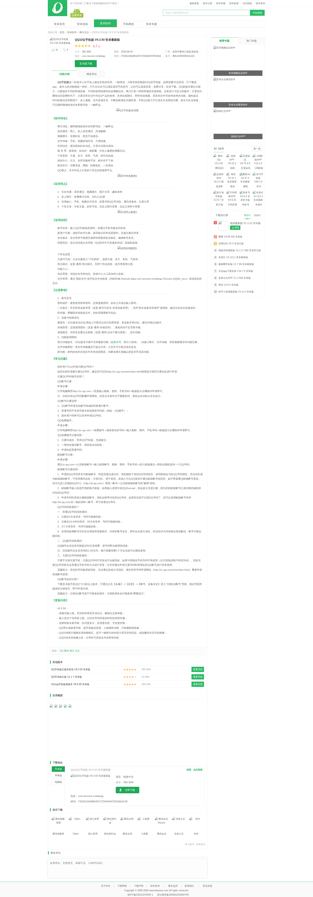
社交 (77, 650)
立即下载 (130, 790)
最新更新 (194, 3)
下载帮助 (122, 886)
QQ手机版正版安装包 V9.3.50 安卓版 (70, 669)
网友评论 (92, 74)
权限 (189, 769)
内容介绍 (64, 74)
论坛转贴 (247, 3)
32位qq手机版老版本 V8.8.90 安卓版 (70, 684)
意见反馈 (207, 886)
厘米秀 (117, 342)
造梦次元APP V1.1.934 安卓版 (234, 278)
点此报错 (198, 769)
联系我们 (189, 886)
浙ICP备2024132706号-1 (140, 894)
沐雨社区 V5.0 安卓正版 (231, 243)
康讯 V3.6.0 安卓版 (228, 284)
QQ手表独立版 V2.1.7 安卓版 (66, 676)
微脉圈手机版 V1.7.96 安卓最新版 (236, 264)
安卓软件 (105, 23)
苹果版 (58, 775)
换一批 (257, 148)
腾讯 (66, 650)
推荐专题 (224, 40)
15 (56, 50)
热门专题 (252, 40)
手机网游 (128, 24)
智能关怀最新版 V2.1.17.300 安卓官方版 (239, 250)
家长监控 (173, 886)
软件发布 (260, 3)
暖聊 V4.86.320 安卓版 (230, 236)
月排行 (257, 215)
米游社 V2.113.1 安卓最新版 (233, 257)
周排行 (247, 215)
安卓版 (58, 769)
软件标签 (234, 3)
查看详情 (198, 669)
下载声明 (138, 886)
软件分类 (207, 3)
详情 (236, 227)
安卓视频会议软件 (238, 73)
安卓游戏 (82, 24)
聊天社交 (84, 32)
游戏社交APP (238, 136)
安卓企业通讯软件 (238, 104)
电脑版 (58, 782)
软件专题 (221, 3)
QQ (61, 650)
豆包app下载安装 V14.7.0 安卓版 (235, 271)
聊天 (72, 650)
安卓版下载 (86, 63)
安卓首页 (59, 24)
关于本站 (105, 886)
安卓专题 (151, 24)
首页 (62, 32)
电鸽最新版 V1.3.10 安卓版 (245, 223)
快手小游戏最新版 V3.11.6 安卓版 (236, 291)
